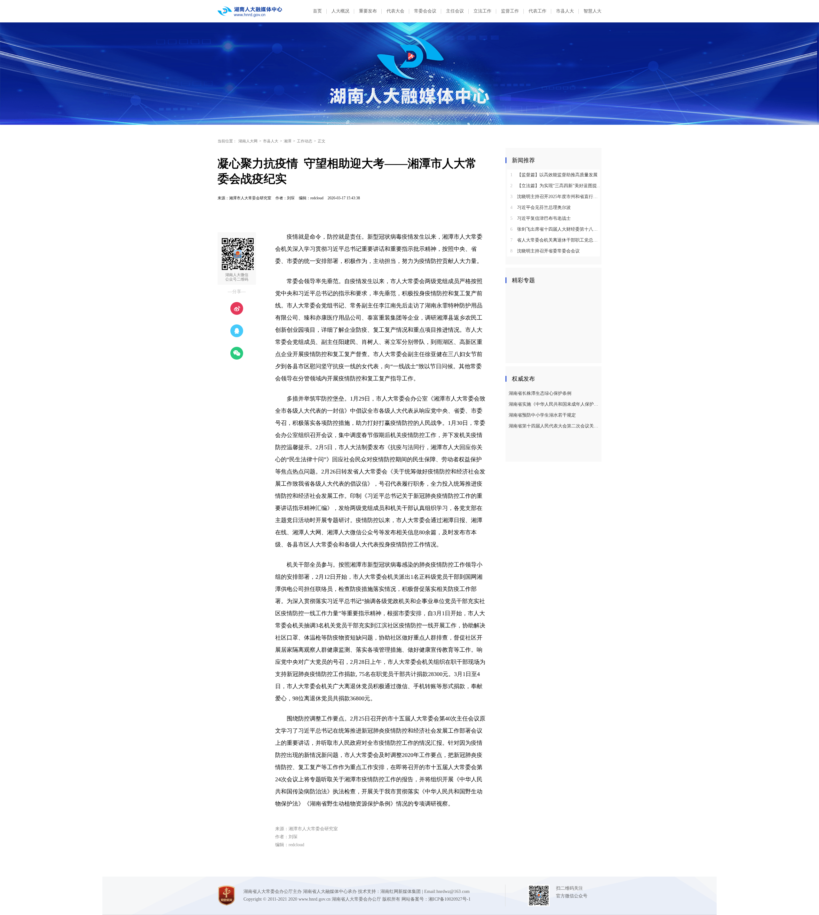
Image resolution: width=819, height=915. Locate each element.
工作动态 (304, 141)
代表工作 (537, 11)
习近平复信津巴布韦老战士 (540, 218)
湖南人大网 (248, 141)
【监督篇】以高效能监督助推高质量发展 (554, 174)
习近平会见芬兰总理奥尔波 (540, 207)
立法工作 (482, 11)
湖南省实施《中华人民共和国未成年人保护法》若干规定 (554, 404)
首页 (317, 11)
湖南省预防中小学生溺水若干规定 (542, 415)
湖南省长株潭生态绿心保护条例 (540, 393)
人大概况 (340, 11)
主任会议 (455, 11)
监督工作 (510, 11)
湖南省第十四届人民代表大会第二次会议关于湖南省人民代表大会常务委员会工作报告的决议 (554, 426)
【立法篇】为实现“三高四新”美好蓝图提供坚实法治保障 (555, 185)
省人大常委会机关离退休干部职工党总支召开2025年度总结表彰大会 (555, 240)
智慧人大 (592, 11)
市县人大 (565, 11)
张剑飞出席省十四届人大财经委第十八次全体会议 (555, 229)
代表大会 (395, 11)
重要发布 (368, 11)
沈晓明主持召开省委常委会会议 (545, 251)
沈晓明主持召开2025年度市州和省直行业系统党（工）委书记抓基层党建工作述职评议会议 (555, 196)
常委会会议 (425, 11)
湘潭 (287, 141)
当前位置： (227, 141)
